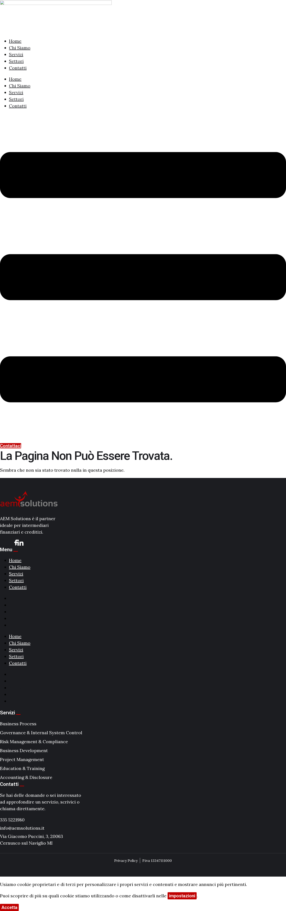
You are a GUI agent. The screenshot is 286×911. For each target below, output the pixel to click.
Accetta (9, 907)
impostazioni (182, 895)
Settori (16, 61)
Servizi (16, 54)
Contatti (18, 68)
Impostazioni (34, 907)
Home (15, 41)
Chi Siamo (19, 47)
